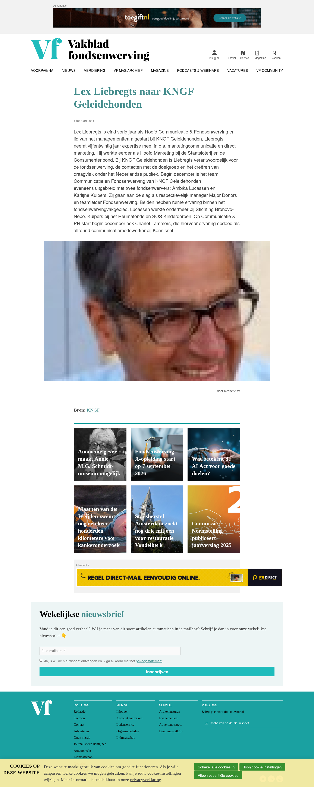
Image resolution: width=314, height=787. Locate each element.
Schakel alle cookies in (216, 766)
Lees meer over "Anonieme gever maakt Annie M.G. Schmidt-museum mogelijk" (100, 454)
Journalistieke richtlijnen (90, 744)
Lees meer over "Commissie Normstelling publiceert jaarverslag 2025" (214, 519)
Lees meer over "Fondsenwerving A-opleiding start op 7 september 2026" (157, 454)
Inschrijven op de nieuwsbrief (229, 723)
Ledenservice (125, 724)
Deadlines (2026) (170, 731)
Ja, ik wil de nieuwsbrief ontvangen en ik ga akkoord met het (104, 660)
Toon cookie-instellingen (262, 766)
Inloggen (214, 58)
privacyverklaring (145, 779)
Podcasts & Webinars (198, 70)
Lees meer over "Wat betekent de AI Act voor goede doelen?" (214, 454)
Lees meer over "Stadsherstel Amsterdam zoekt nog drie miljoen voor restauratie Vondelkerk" (157, 519)
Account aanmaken (129, 718)
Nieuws (69, 70)
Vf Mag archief (128, 70)
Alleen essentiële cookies (218, 775)
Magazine (160, 70)
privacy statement (149, 660)
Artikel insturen (169, 711)
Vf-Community (269, 70)
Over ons (81, 705)
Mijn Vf (122, 705)
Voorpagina (42, 70)
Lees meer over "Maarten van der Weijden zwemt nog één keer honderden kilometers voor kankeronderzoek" (100, 519)
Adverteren (81, 731)
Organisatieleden (127, 731)
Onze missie (82, 737)
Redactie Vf (232, 391)
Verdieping (94, 70)
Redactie (79, 711)
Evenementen (168, 718)
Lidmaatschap (83, 757)
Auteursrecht (82, 750)
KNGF (93, 410)
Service (165, 705)
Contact (79, 724)
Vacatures (237, 70)
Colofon (79, 718)
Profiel (232, 58)
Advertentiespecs (170, 724)
